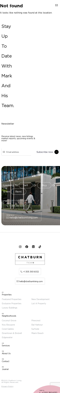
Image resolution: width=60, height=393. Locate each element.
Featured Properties (11, 299)
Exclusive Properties (11, 303)
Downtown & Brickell (12, 333)
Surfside (35, 329)
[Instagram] (20, 247)
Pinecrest (35, 320)
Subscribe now (44, 152)
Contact (5, 361)
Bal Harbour (37, 325)
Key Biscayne (8, 325)
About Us (6, 353)
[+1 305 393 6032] (16, 205)
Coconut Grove (9, 320)
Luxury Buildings (9, 308)
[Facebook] (26, 247)
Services (6, 345)
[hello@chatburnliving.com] (22, 216)
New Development (40, 299)
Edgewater (7, 337)
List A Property (38, 303)
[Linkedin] (33, 247)
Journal (5, 369)
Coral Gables (8, 329)
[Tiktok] (40, 247)
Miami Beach (37, 333)
